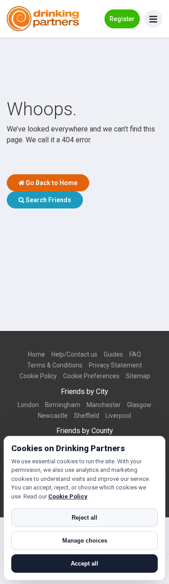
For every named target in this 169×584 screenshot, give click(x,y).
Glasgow (139, 404)
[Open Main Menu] (153, 19)
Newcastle (53, 415)
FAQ (135, 354)
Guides (113, 354)
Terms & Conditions (54, 365)
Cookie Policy (38, 376)
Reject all (84, 517)
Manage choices (84, 540)
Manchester (104, 404)
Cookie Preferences (91, 376)
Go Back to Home (51, 182)
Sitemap (138, 376)
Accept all (84, 563)
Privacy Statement (115, 365)
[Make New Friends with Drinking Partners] (43, 18)
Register (122, 19)
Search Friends (47, 200)
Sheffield (86, 415)
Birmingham (62, 404)
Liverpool (118, 415)
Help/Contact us (74, 354)
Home (36, 354)
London (28, 404)
